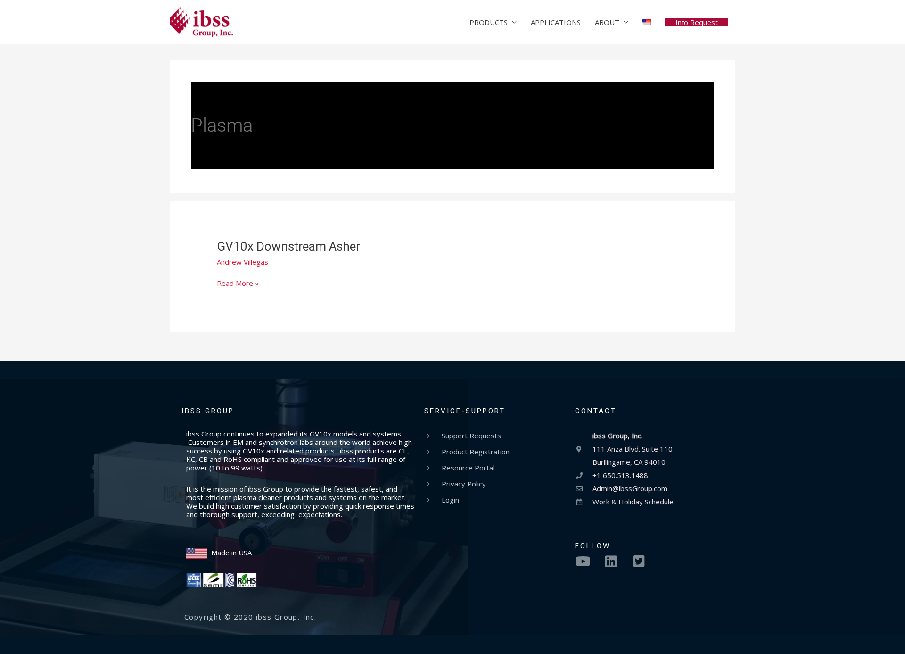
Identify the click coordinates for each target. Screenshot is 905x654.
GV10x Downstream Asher (288, 246)
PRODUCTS (488, 22)
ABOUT (607, 22)
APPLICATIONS (556, 22)
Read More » (238, 283)
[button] (696, 22)
